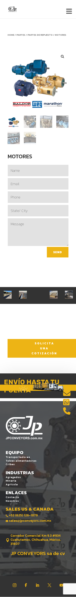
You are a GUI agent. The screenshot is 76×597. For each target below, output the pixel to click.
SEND (57, 252)
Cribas (10, 464)
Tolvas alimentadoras (21, 461)
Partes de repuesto (40, 35)
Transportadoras (18, 457)
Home (11, 35)
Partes (20, 35)
